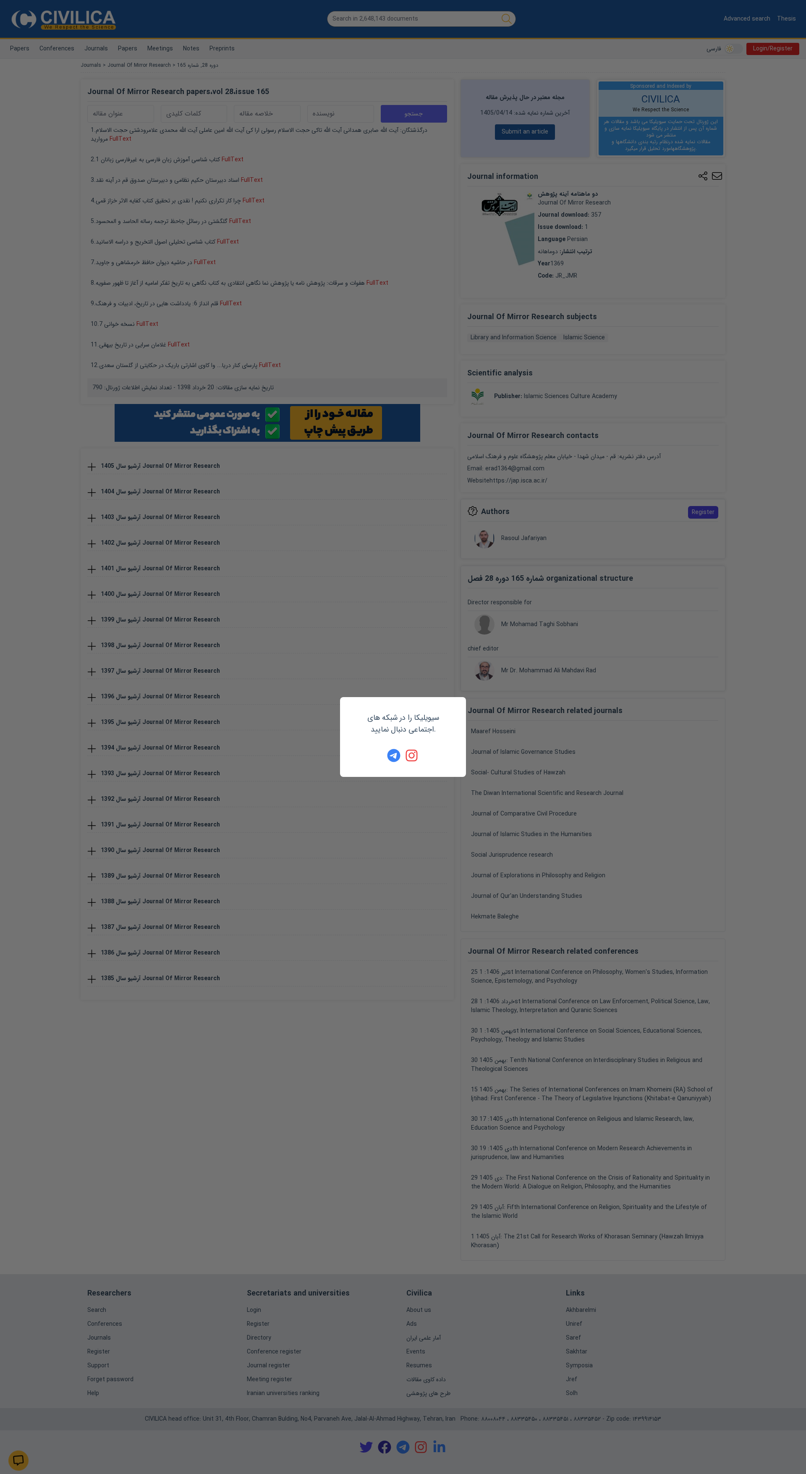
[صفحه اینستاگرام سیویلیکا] (412, 755)
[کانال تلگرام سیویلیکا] (393, 755)
